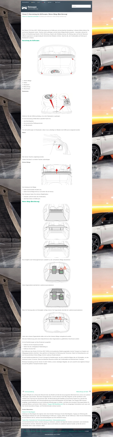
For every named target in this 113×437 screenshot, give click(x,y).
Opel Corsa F (57, 2)
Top (28, 431)
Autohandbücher (25, 2)
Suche (55, 431)
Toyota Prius (81, 431)
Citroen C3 (24, 16)
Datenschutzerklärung (47, 431)
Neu (25, 431)
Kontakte (38, 431)
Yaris (50, 2)
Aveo (34, 2)
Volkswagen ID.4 (72, 431)
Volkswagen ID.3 (63, 431)
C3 (39, 2)
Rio (44, 2)
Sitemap (33, 431)
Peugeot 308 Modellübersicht (55, 404)
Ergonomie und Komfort (33, 16)
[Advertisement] (56, 24)
